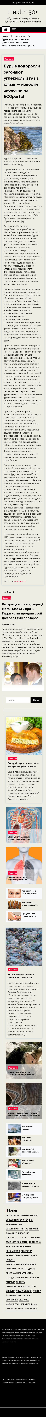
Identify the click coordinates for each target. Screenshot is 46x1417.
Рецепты (12, 758)
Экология (8, 59)
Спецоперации (24, 1291)
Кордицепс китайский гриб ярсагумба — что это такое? (30, 903)
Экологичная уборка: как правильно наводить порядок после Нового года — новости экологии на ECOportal (30, 1162)
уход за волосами (27, 1309)
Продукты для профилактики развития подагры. (29, 915)
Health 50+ (23, 11)
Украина (37, 1291)
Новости (10, 1260)
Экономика (12, 1300)
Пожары (34, 1278)
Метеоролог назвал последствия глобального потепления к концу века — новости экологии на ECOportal (30, 1127)
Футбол (26, 1295)
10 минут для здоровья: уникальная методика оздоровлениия (19, 838)
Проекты (20, 1282)
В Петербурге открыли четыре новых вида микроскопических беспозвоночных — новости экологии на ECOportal (30, 1184)
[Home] (6, 29)
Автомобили (12, 1215)
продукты (11, 1309)
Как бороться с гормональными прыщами (29, 892)
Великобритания (15, 1224)
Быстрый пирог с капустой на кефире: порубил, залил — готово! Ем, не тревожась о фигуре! (23, 765)
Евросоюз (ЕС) (13, 1238)
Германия (34, 1229)
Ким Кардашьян (14, 1247)
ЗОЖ (24, 1238)
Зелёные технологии (17, 1242)
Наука (34, 1255)
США (34, 1287)
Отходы (10, 1278)
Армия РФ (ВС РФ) (28, 1215)
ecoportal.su (20, 581)
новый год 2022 (29, 1304)
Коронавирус (13, 1251)
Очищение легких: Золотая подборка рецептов (20, 878)
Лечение (10, 1255)
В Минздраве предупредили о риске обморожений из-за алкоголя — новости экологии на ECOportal (30, 1196)
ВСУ (31, 1220)
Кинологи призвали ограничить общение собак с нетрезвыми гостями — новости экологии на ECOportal (30, 1139)
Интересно (35, 1242)
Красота (7, 598)
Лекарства (26, 1251)
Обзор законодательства (19, 1273)
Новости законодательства (21, 1264)
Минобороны (23, 1255)
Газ (26, 1229)
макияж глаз (12, 1304)
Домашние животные (17, 1233)
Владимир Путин (15, 1229)
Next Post (7, 592)
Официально (22, 1278)
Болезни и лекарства (17, 1220)
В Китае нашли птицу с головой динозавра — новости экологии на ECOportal (24, 1114)
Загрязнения (33, 1238)
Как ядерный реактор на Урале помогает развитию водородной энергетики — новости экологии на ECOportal (30, 1150)
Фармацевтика (13, 1295)
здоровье (24, 1300)
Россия (27, 1287)
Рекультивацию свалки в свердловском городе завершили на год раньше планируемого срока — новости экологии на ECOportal (22, 976)
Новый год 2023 (26, 1269)
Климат (27, 1247)
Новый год (11, 1269)
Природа (10, 1282)
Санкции (10, 1291)
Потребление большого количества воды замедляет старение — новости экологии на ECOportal (30, 1173)
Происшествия (14, 1287)
